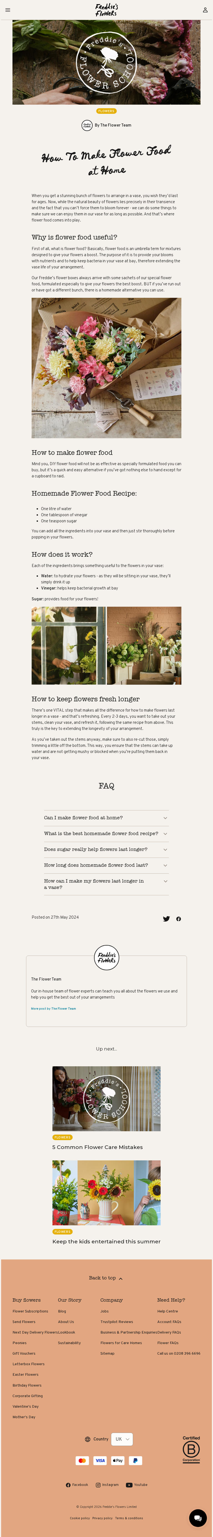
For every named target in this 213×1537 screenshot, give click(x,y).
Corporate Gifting (32, 1391)
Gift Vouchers (28, 1349)
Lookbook (70, 1328)
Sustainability (73, 1339)
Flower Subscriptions (34, 1307)
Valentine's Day (30, 1402)
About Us (70, 1317)
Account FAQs (165, 1317)
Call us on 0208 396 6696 (174, 1349)
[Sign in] (205, 10)
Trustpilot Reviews (112, 1317)
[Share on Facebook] (178, 915)
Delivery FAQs (165, 1328)
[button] (7, 10)
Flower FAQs (163, 1339)
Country (100, 1435)
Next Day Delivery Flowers (39, 1328)
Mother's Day (28, 1412)
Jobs (100, 1307)
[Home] (107, 10)
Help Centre (163, 1307)
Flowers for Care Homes (117, 1339)
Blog (66, 1307)
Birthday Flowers (31, 1381)
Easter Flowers (30, 1370)
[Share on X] (166, 915)
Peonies (24, 1339)
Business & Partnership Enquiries (124, 1328)
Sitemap (103, 1349)
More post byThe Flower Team (53, 1005)
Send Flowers (28, 1317)
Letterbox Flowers (33, 1360)
